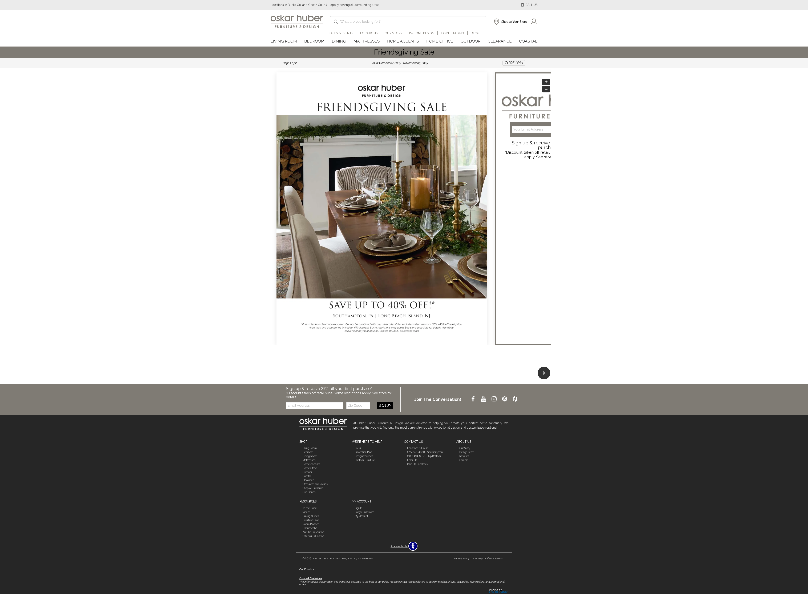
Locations (369, 33)
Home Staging (452, 33)
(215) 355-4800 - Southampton (425, 452)
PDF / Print (515, 62)
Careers (463, 460)
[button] (510, 21)
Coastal (528, 41)
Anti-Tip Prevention (313, 532)
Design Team (466, 452)
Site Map (477, 558)
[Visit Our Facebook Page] (473, 399)
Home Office (439, 41)
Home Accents (403, 41)
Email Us (412, 460)
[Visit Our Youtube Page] (484, 399)
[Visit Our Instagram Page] (494, 399)
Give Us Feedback (417, 464)
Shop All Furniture (313, 488)
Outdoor (470, 41)
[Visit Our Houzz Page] (515, 399)
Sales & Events (341, 33)
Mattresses (367, 41)
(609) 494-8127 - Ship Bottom (424, 456)
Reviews (464, 456)
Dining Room (310, 456)
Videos (306, 512)
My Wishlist (361, 516)
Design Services (364, 456)
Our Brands (309, 492)
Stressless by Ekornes (315, 484)
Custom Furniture (365, 460)
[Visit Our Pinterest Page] (505, 399)
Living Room (284, 41)
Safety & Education (313, 536)
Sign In (358, 508)
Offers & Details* (494, 558)
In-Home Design (421, 33)
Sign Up (385, 405)
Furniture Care (311, 520)
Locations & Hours (417, 448)
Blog (475, 33)
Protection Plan (363, 452)
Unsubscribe (310, 528)
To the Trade (310, 508)
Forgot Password (364, 512)
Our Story (393, 33)
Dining (339, 41)
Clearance (500, 41)
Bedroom (314, 41)
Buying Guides (311, 516)
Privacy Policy (461, 558)
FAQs (358, 448)
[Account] (533, 21)
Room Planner (311, 524)
